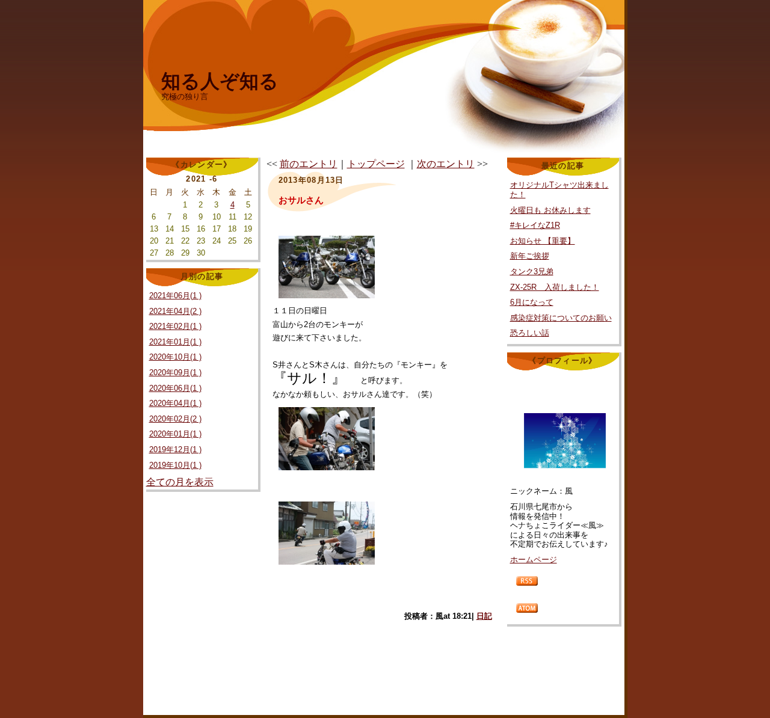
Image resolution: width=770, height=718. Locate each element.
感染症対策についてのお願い (561, 317)
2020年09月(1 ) (175, 372)
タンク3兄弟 (531, 271)
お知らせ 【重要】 (542, 240)
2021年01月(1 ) (175, 341)
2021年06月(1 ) (175, 295)
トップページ (376, 164)
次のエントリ (446, 164)
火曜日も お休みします (550, 210)
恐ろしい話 (529, 332)
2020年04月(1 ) (175, 403)
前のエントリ (308, 164)
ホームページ (533, 559)
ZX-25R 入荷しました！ (554, 287)
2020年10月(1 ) (175, 356)
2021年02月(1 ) (175, 326)
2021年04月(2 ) (175, 311)
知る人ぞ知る (220, 81)
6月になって (531, 302)
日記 (484, 616)
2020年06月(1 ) (175, 388)
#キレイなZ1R (535, 225)
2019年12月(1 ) (175, 449)
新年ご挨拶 (529, 255)
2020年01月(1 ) (175, 433)
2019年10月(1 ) (175, 465)
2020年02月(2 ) (175, 418)
